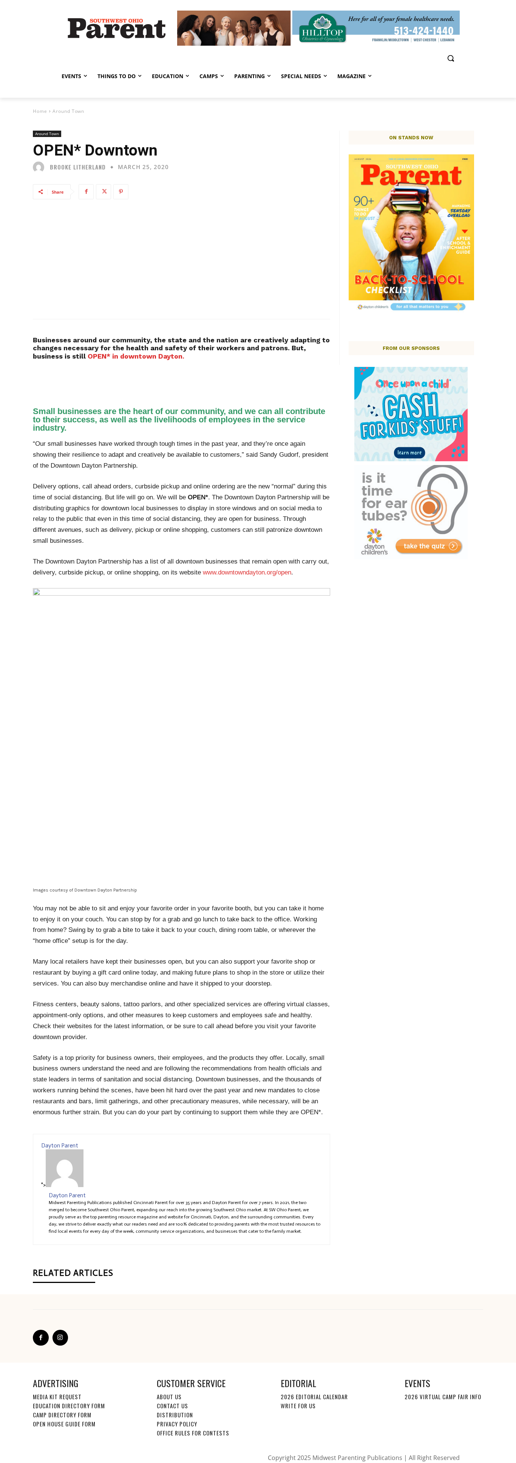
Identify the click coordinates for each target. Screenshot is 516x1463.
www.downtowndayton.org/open (247, 572)
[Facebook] (86, 191)
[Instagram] (60, 1338)
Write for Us (298, 1405)
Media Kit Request (57, 1396)
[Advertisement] (181, 258)
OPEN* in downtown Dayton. (136, 356)
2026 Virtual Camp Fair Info (443, 1396)
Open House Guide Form (64, 1424)
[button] (451, 58)
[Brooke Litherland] (40, 167)
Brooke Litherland (78, 167)
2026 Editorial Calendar (314, 1396)
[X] (103, 191)
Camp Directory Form (62, 1415)
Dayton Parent (59, 1145)
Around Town (68, 111)
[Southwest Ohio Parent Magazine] (116, 28)
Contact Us (172, 1405)
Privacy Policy (177, 1424)
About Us (169, 1396)
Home (40, 111)
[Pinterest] (120, 191)
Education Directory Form (69, 1405)
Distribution (175, 1415)
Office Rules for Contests (193, 1433)
